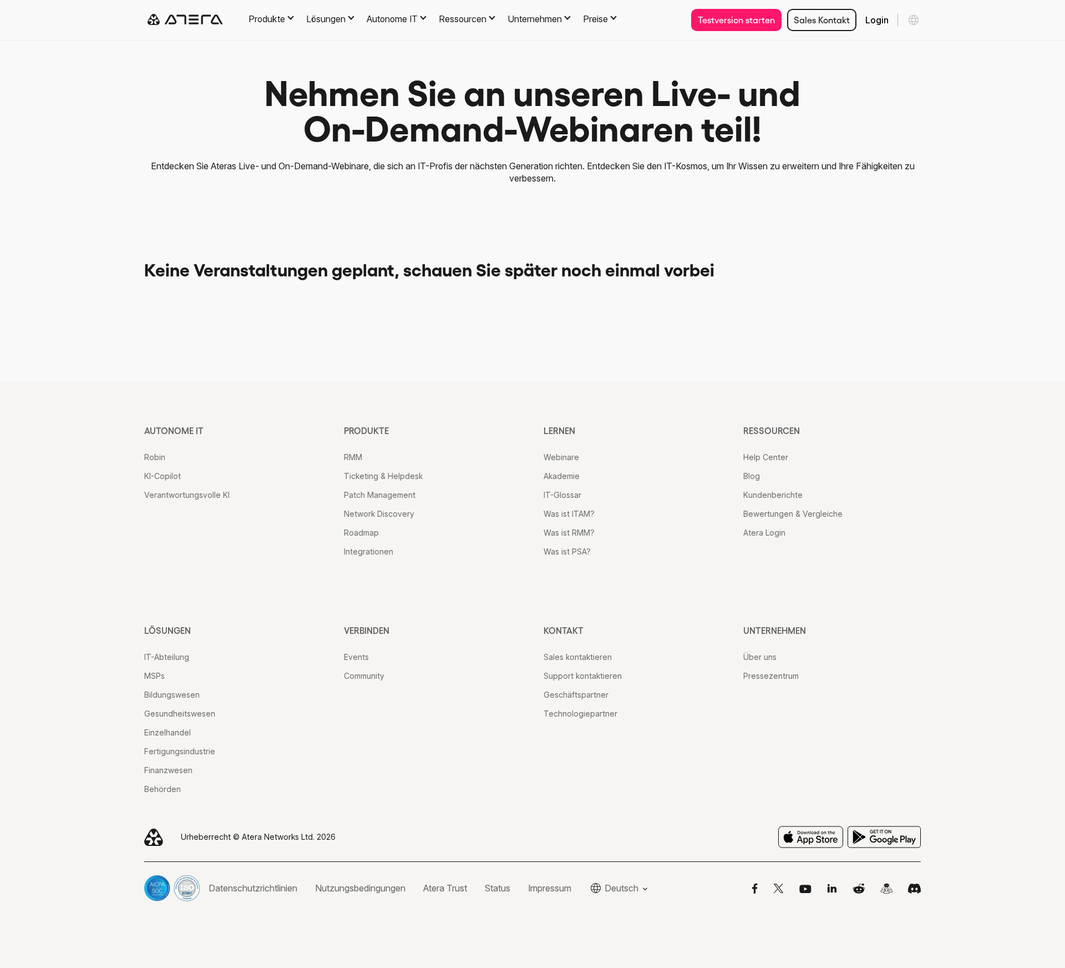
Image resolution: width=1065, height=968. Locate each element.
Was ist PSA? (567, 551)
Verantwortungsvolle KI (187, 495)
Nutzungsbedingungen (360, 888)
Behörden (162, 789)
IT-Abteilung (166, 657)
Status (497, 888)
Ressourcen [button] (462, 18)
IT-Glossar (562, 495)
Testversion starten (736, 20)
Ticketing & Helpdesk (383, 476)
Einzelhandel (167, 732)
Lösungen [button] (326, 18)
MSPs (154, 675)
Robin (154, 457)
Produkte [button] (266, 18)
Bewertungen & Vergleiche (793, 513)
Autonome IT (174, 430)
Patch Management (379, 495)
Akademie (562, 476)
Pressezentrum (771, 675)
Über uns (760, 657)
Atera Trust (445, 888)
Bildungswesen (172, 694)
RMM (353, 457)
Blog (751, 476)
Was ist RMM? (569, 532)
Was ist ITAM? (569, 513)
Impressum (549, 888)
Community (364, 675)
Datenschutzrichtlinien (253, 888)
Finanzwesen (168, 770)
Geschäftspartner (576, 694)
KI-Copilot (162, 476)
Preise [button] (595, 18)
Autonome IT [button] (392, 18)
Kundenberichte (773, 495)
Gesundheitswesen (179, 713)
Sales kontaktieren (578, 657)
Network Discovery (379, 513)
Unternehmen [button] (535, 18)
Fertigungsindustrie (179, 751)
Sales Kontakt (822, 20)
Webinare (561, 457)
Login (877, 20)
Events (356, 657)
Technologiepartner (580, 713)
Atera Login (764, 532)
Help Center (765, 457)
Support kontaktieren (583, 675)
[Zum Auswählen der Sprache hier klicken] (913, 20)
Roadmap (361, 532)
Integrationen (368, 551)
